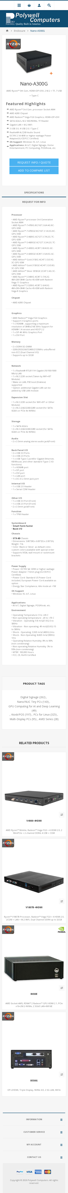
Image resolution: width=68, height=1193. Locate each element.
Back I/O (17, 528)
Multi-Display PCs (20, 719)
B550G (34, 1080)
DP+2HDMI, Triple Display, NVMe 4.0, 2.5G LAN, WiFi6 (34, 1089)
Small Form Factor (23, 525)
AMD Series (46, 719)
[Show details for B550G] (34, 1044)
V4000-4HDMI (34, 820)
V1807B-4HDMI (34, 907)
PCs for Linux (41, 714)
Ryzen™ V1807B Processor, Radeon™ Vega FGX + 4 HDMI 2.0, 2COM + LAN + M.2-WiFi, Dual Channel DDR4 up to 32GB (34, 918)
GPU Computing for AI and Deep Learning (34, 706)
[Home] (7, 31)
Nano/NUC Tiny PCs (29, 702)
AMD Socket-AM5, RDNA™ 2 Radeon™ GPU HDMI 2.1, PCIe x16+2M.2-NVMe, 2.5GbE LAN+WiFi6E (34, 1005)
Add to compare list (34, 170)
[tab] (34, 192)
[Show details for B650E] (34, 957)
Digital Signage (29, 697)
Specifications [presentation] (34, 192)
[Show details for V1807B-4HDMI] (34, 871)
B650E (34, 994)
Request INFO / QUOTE (34, 162)
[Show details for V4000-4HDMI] (34, 784)
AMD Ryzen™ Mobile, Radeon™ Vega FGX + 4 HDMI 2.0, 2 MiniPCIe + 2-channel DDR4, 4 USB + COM (34, 831)
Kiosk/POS (17, 714)
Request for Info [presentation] (34, 202)
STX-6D (16, 538)
